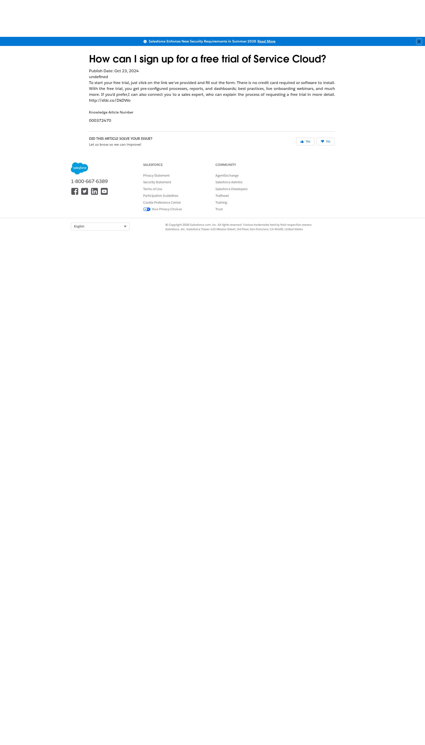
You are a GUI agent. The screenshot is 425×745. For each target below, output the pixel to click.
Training (221, 202)
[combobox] (100, 226)
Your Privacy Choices (167, 209)
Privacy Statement (156, 175)
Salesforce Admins (229, 182)
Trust (219, 209)
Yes (308, 141)
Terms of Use (152, 189)
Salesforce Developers (231, 189)
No (328, 141)
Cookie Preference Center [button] (162, 202)
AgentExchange (227, 175)
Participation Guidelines (160, 196)
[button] (100, 226)
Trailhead (222, 196)
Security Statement (157, 182)
